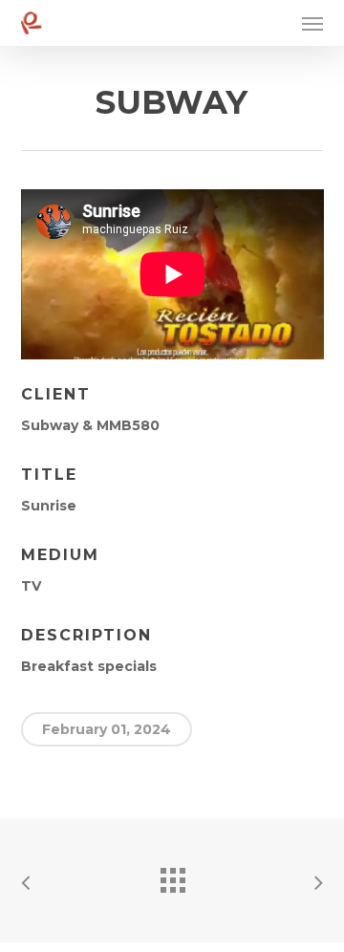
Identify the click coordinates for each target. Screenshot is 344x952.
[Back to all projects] (172, 875)
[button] (312, 22)
